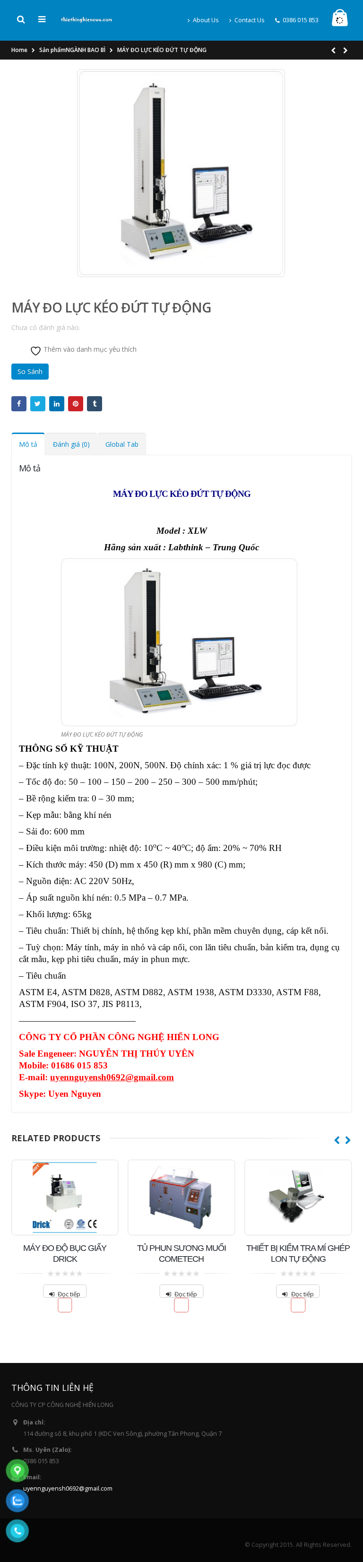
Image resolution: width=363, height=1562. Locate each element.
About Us (206, 20)
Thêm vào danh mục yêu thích (89, 349)
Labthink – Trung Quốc (213, 547)
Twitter (37, 403)
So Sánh (30, 371)
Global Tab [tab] (121, 444)
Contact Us (249, 20)
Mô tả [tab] (28, 444)
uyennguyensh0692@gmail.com (67, 1488)
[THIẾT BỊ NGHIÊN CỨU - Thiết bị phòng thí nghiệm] (86, 19)
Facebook (18, 403)
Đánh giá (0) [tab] (71, 444)
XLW (196, 531)
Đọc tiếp (69, 1294)
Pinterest (75, 403)
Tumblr (94, 403)
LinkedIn (56, 403)
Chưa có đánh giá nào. (45, 327)
